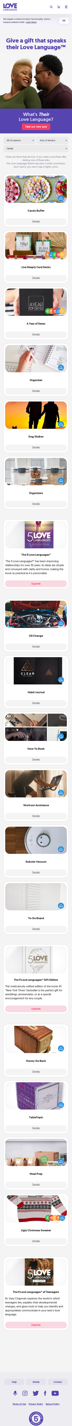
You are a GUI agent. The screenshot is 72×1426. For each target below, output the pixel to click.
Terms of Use (19, 1404)
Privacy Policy (36, 1404)
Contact (58, 1381)
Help (14, 1381)
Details (36, 221)
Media (36, 1381)
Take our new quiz (36, 126)
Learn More (31, 22)
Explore (36, 583)
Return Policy (53, 1404)
